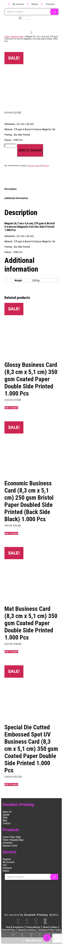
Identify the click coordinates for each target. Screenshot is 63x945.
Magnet (46, 166)
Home (6, 36)
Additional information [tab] (16, 198)
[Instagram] (27, 921)
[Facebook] (18, 921)
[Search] (54, 12)
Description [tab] (10, 189)
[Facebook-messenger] (47, 937)
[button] (31, 33)
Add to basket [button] (11, 407)
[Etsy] (45, 921)
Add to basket (30, 150)
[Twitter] (36, 921)
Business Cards (17, 36)
